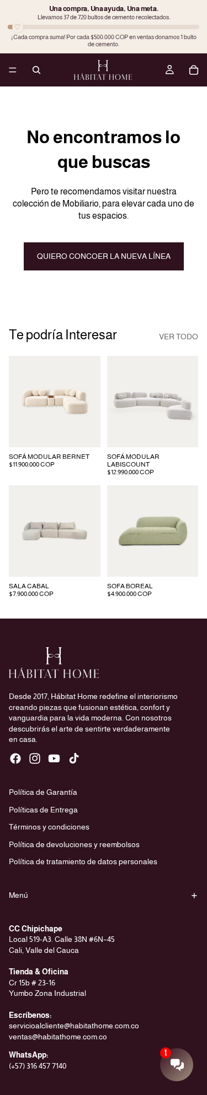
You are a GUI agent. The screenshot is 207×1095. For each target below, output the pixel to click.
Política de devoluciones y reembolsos (74, 844)
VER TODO (178, 336)
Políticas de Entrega (43, 809)
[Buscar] (36, 70)
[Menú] (12, 70)
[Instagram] (34, 758)
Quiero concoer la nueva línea (104, 256)
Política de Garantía (43, 792)
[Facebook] (15, 758)
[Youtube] (54, 758)
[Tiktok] (74, 758)
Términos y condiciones (49, 827)
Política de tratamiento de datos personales (83, 862)
